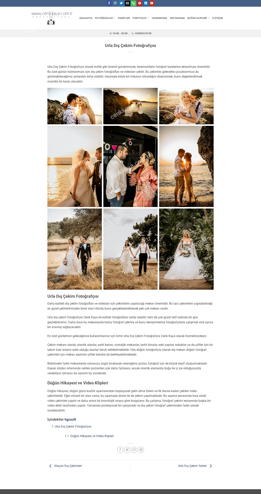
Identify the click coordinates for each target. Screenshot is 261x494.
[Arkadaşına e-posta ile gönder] (134, 450)
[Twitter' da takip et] (121, 3)
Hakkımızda (159, 18)
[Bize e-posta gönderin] (127, 3)
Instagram (177, 18)
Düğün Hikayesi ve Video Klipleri (92, 436)
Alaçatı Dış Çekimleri (67, 466)
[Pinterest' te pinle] (141, 450)
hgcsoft (70, 419)
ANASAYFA (85, 18)
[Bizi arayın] (133, 3)
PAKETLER (124, 18)
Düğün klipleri (197, 18)
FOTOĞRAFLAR (104, 18)
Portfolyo (140, 18)
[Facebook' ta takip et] (109, 3)
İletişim (217, 18)
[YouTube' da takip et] (152, 3)
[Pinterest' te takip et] (139, 3)
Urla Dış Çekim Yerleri (193, 466)
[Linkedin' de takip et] (145, 3)
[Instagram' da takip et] (115, 3)
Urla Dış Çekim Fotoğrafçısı (73, 426)
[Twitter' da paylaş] (127, 450)
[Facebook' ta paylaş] (120, 450)
